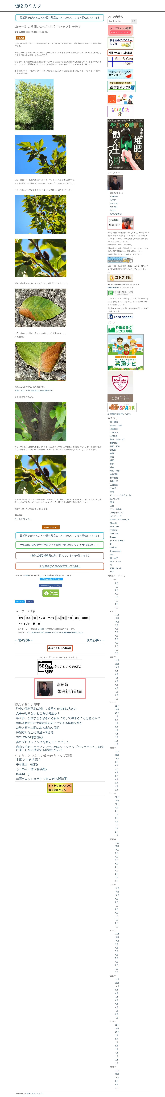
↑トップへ (40, 1093)
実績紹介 (114, 530)
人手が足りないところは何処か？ (38, 713)
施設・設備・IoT (117, 439)
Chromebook (115, 551)
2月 (116, 604)
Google (113, 537)
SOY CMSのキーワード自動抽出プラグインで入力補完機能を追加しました (55, 632)
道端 (112, 467)
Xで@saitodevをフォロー (51, 579)
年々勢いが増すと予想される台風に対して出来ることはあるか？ (58, 718)
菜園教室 (114, 429)
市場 (112, 492)
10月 (117, 622)
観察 (28, 618)
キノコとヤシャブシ (23, 519)
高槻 (112, 502)
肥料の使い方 (116, 568)
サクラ (51, 618)
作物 (69, 618)
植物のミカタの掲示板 (59, 648)
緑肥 (112, 460)
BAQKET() (23, 774)
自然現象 (114, 474)
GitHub (113, 210)
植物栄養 (114, 443)
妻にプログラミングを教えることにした (42, 742)
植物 (21, 618)
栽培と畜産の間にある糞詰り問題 (37, 727)
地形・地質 (115, 471)
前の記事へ (24, 640)
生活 (112, 572)
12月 (117, 615)
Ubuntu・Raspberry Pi (119, 519)
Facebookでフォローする (50, 586)
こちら (127, 254)
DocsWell (114, 203)
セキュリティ (116, 561)
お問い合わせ (116, 214)
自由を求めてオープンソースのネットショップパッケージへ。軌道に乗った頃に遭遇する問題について (60, 748)
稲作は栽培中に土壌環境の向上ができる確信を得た (49, 723)
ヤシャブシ (24, 623)
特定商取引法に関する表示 (119, 414)
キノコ (42, 618)
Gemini (26, 575)
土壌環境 (114, 432)
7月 (116, 586)
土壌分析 (114, 436)
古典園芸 (114, 485)
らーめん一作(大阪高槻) (31, 769)
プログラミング (117, 513)
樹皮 (77, 618)
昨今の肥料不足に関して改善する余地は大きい (46, 708)
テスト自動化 (116, 509)
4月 (116, 597)
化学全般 (114, 478)
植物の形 (20, 38)
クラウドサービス (118, 540)
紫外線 (85, 618)
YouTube (113, 207)
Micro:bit (113, 523)
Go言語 (113, 547)
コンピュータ (116, 516)
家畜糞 (113, 450)
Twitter (113, 200)
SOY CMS (114, 526)
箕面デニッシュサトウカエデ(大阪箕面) (42, 778)
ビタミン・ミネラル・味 (120, 495)
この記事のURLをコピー (51, 527)
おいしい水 (115, 499)
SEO (112, 554)
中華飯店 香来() (27, 764)
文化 (112, 506)
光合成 (113, 488)
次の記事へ (96, 640)
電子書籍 (114, 422)
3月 (116, 600)
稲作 (112, 464)
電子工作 (114, 558)
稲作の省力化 (113, 287)
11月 (117, 618)
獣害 (112, 457)
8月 (116, 583)
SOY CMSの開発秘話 (30, 737)
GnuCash (114, 533)
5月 (116, 593)
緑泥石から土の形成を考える (35, 732)
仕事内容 (114, 196)
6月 (116, 590)
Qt (111, 544)
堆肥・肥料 (115, 446)
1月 (116, 607)
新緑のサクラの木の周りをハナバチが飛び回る (34, 390)
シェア (29, 602)
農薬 (112, 453)
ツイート (19, 602)
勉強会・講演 (116, 425)
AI (111, 565)
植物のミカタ (28, 5)
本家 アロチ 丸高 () (28, 759)
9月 (116, 625)
